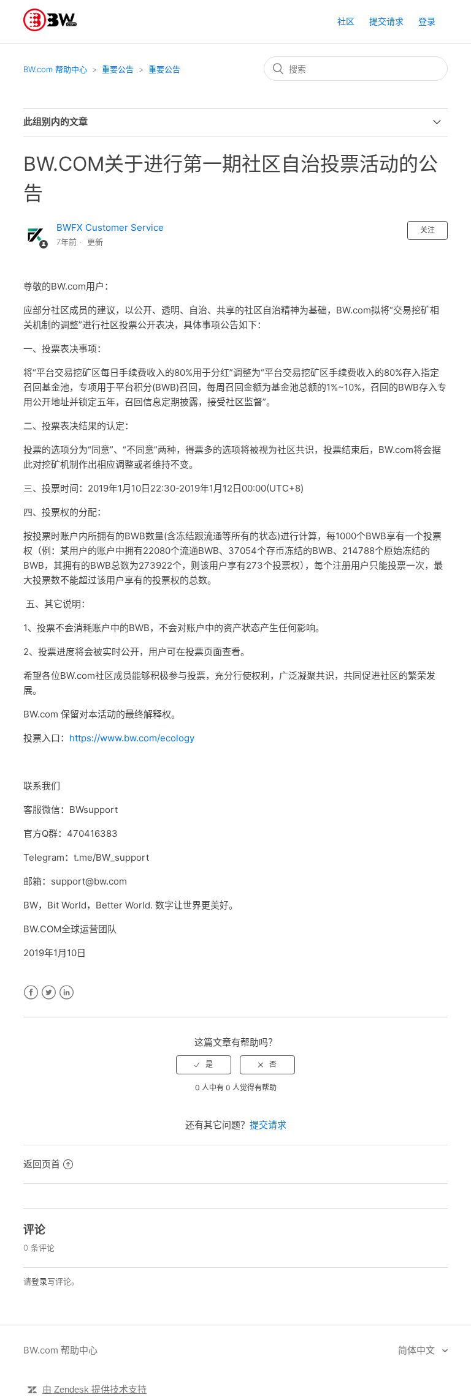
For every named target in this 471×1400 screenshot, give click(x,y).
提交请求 (386, 21)
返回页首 (41, 1164)
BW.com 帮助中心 (55, 69)
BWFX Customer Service (110, 227)
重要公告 (118, 69)
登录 (39, 1281)
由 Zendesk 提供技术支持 (94, 1389)
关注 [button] (427, 229)
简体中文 (417, 1350)
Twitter (48, 992)
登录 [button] (426, 21)
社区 (345, 21)
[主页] (50, 28)
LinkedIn (66, 992)
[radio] (203, 1064)
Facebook (31, 992)
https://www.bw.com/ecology (131, 738)
